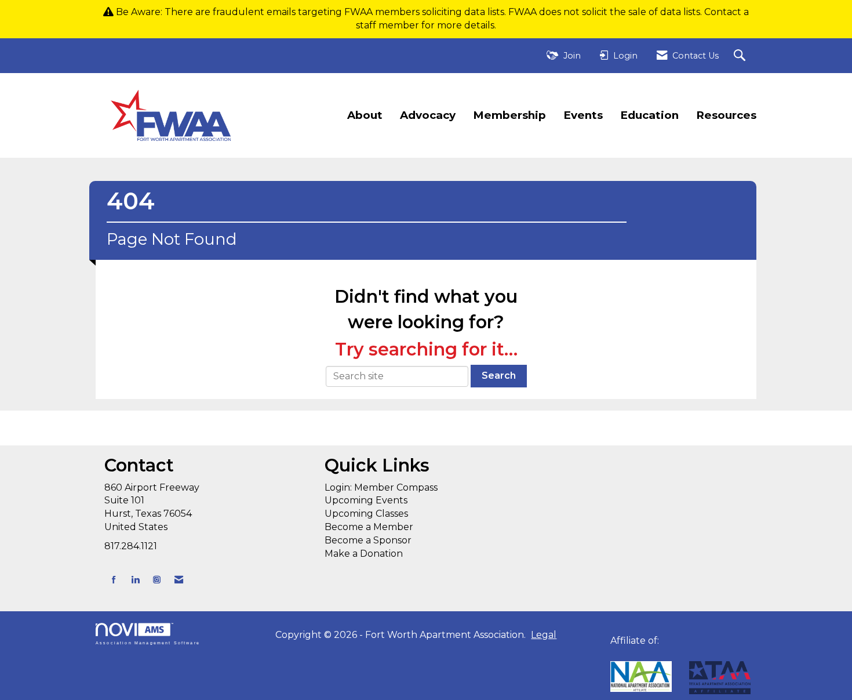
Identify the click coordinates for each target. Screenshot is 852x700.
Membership (509, 115)
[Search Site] (741, 56)
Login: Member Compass (381, 487)
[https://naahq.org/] (614, 653)
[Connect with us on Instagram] (156, 580)
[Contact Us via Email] (179, 580)
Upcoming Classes (366, 513)
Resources (726, 115)
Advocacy (428, 115)
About (365, 115)
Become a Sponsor (368, 540)
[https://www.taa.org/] (641, 676)
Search (499, 375)
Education (649, 115)
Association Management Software (148, 642)
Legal (543, 634)
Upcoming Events (366, 500)
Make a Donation (364, 553)
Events (583, 115)
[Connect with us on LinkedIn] (135, 580)
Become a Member (369, 526)
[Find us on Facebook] (113, 580)
